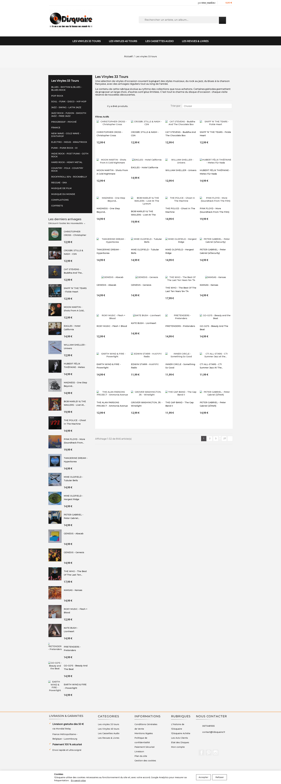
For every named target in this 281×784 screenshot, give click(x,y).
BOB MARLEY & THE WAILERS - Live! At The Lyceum (143, 215)
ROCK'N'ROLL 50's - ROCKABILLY (69, 176)
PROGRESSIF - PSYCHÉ (64, 122)
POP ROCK (57, 96)
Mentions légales (143, 733)
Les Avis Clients (179, 738)
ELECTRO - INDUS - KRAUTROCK (69, 142)
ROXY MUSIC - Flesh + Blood (112, 326)
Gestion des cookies (145, 760)
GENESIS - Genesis (74, 552)
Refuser (219, 777)
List (103, 106)
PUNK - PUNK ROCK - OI (64, 148)
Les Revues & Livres (195, 41)
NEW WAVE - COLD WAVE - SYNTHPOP (66, 135)
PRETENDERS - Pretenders (180, 326)
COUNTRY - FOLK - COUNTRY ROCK (67, 169)
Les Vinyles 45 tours (123, 41)
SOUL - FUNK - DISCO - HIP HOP (68, 101)
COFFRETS (57, 205)
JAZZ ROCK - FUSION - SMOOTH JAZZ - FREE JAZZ (68, 114)
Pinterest (208, 752)
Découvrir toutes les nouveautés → (66, 223)
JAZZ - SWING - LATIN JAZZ (66, 107)
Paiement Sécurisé (144, 747)
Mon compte (178, 747)
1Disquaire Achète (180, 733)
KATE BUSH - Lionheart (143, 323)
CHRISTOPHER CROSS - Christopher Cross (75, 235)
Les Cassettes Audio (159, 41)
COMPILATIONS (60, 200)
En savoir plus (78, 780)
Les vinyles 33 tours (86, 41)
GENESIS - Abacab (73, 533)
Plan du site (140, 756)
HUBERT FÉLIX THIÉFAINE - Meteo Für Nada (74, 367)
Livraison (139, 751)
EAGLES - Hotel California (144, 167)
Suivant (230, 438)
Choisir (207, 106)
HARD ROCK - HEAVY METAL (66, 162)
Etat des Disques (180, 742)
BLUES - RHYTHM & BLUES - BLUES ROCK (66, 88)
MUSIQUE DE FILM (61, 188)
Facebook (201, 752)
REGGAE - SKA (59, 182)
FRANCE (55, 127)
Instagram (216, 752)
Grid (98, 106)
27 (224, 438)
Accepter (203, 777)
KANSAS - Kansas (73, 590)
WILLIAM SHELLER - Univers (180, 170)
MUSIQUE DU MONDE (63, 194)
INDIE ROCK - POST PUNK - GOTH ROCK (69, 155)
